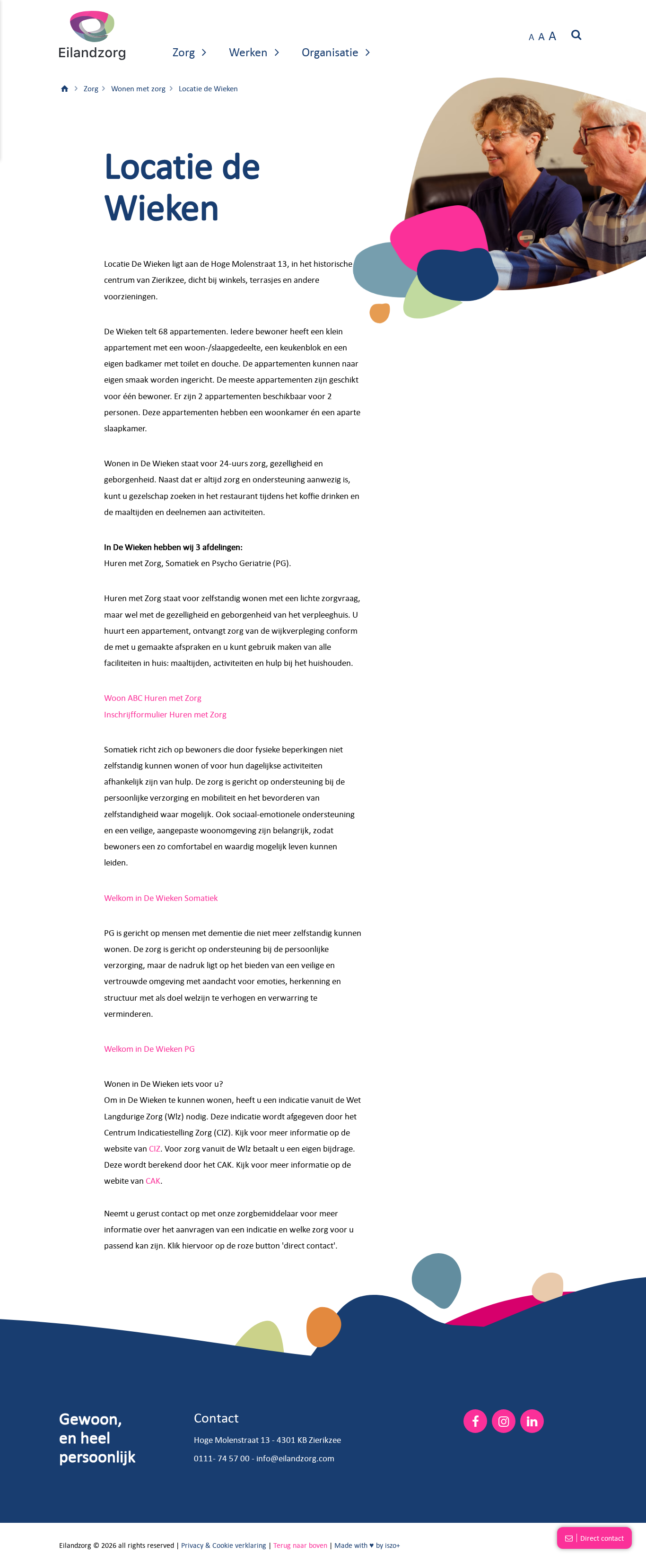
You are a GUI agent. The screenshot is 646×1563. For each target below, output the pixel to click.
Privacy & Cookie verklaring (223, 1545)
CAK (153, 1180)
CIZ (154, 1148)
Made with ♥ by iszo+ (367, 1545)
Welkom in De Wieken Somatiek (161, 897)
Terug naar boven (300, 1545)
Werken (250, 51)
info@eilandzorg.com (295, 1458)
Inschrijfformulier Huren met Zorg (165, 714)
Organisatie (331, 51)
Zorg (185, 51)
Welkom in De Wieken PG (149, 1048)
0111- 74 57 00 (222, 1458)
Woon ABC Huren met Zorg (152, 697)
